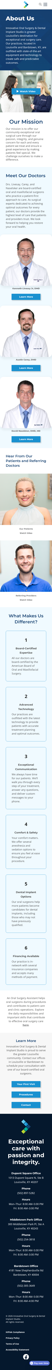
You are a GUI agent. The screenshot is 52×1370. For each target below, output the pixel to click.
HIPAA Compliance (15, 1332)
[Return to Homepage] (26, 4)
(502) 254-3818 (26, 1239)
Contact (26, 1105)
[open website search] (42, 4)
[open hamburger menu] (45, 5)
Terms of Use (12, 1343)
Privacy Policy (12, 1338)
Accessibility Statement (17, 1349)
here (26, 1025)
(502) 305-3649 (26, 1285)
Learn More (26, 296)
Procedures (26, 1094)
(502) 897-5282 (26, 1193)
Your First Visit (26, 1084)
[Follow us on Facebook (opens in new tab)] (26, 1357)
